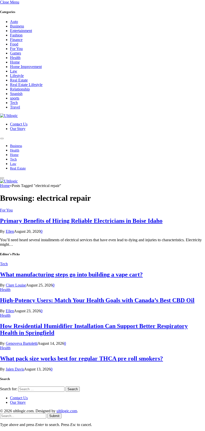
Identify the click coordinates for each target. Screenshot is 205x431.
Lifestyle (17, 76)
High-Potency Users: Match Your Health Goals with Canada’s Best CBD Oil (97, 300)
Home (15, 62)
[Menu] (2, 138)
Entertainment (21, 30)
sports (14, 98)
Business (17, 26)
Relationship (20, 89)
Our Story (18, 128)
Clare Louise (16, 285)
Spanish (16, 94)
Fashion (16, 35)
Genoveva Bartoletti (22, 343)
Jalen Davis (15, 369)
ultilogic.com (66, 411)
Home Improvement (26, 66)
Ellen (10, 231)
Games (15, 53)
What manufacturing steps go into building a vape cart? (71, 274)
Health (15, 58)
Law (13, 71)
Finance (16, 40)
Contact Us (18, 124)
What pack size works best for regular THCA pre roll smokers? (81, 358)
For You (16, 48)
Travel (15, 107)
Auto (14, 22)
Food (14, 44)
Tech (14, 102)
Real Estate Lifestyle (26, 84)
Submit (54, 416)
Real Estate (19, 80)
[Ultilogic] (9, 116)
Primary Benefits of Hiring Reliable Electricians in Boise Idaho (81, 221)
